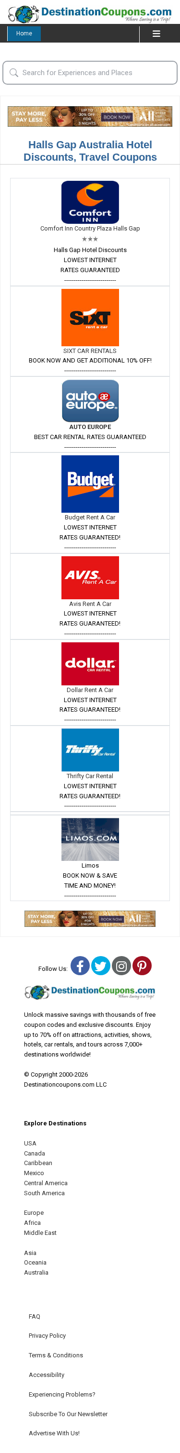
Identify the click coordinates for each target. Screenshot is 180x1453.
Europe (34, 1212)
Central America (46, 1183)
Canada (34, 1153)
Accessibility (46, 1374)
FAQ (34, 1316)
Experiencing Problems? (62, 1394)
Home (24, 33)
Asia (30, 1252)
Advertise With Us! (54, 1433)
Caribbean (38, 1163)
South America (44, 1193)
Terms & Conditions (56, 1355)
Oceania (35, 1262)
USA (30, 1143)
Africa (32, 1222)
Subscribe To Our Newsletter (68, 1414)
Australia (36, 1272)
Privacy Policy (47, 1335)
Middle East (40, 1232)
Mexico (34, 1173)
